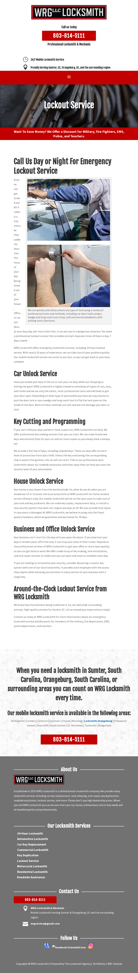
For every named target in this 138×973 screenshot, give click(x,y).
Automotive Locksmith (32, 839)
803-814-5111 (69, 36)
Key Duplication (28, 855)
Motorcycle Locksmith (32, 866)
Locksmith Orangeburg (98, 721)
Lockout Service (28, 861)
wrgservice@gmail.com (45, 923)
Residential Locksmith (32, 872)
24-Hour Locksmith (30, 833)
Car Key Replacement (31, 844)
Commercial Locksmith (32, 850)
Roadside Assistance (31, 877)
